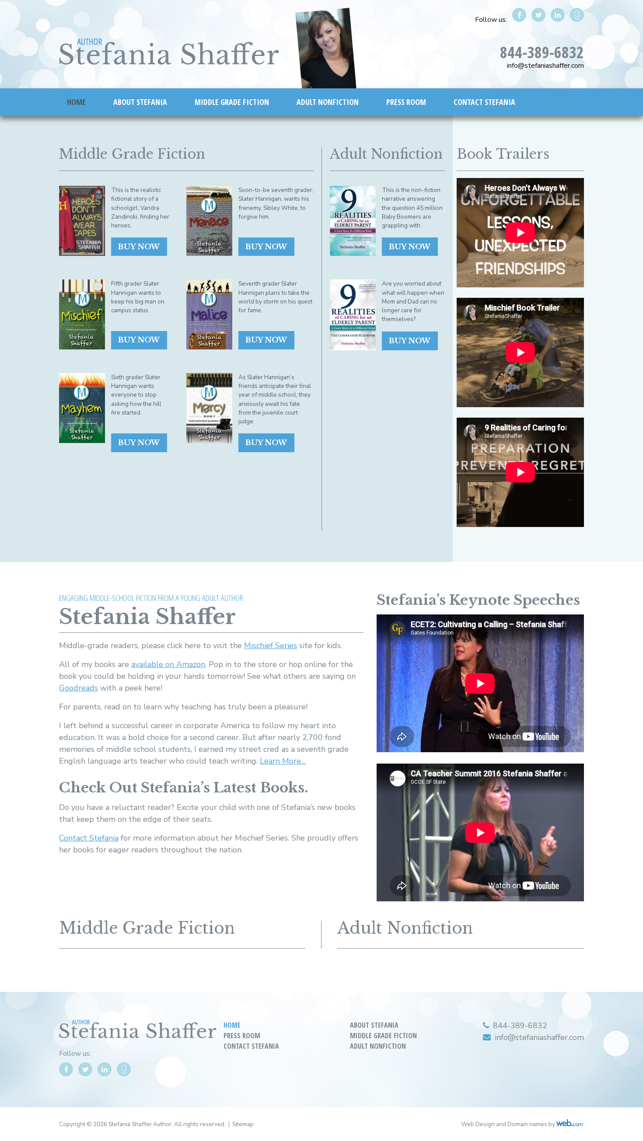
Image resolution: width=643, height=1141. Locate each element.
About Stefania (140, 102)
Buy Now (139, 246)
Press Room (406, 102)
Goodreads (78, 688)
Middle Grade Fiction (232, 102)
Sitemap (243, 1124)
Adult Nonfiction (328, 102)
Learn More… (283, 761)
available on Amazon (168, 664)
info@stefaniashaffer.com (545, 65)
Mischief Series (270, 645)
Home (76, 102)
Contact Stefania (484, 102)
